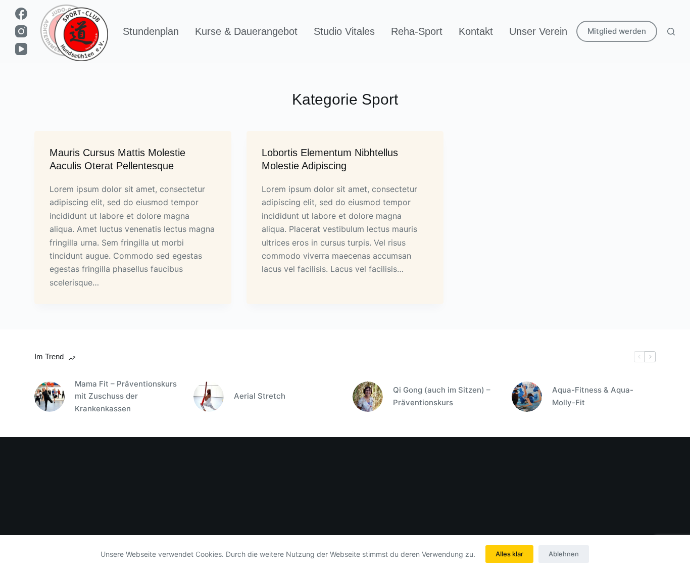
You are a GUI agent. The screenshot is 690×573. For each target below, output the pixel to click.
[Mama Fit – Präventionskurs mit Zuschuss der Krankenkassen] (49, 396)
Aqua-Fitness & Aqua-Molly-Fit (592, 396)
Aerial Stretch (259, 396)
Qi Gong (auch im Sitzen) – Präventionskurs (441, 396)
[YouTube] (21, 49)
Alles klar (509, 554)
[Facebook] (21, 14)
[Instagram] (21, 31)
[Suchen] (671, 31)
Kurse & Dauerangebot (246, 31)
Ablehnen (564, 554)
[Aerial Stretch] (208, 396)
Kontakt (476, 31)
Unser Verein (538, 31)
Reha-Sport (416, 31)
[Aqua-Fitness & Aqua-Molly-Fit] (527, 396)
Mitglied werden (616, 31)
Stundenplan (151, 31)
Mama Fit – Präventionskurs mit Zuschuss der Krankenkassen (126, 396)
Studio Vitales (344, 31)
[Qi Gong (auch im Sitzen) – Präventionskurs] (368, 396)
